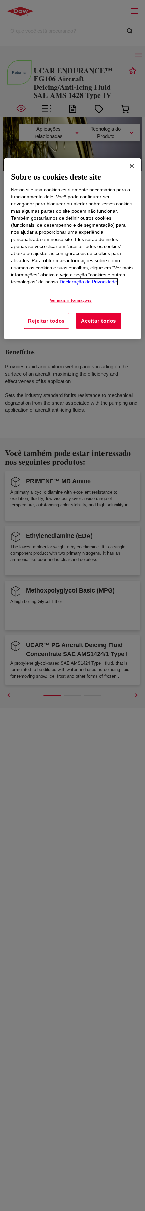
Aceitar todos (98, 321)
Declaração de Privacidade (88, 281)
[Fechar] (131, 166)
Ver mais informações (71, 300)
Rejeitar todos (46, 321)
